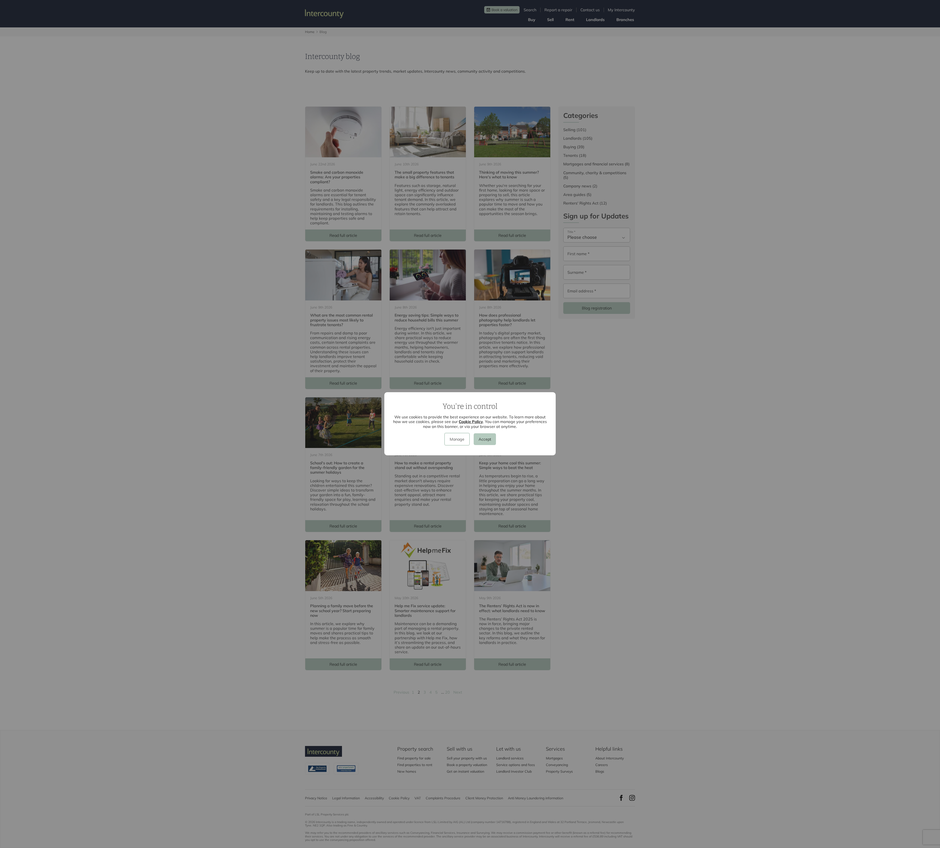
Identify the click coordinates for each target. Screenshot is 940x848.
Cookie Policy (471, 421)
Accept (485, 439)
